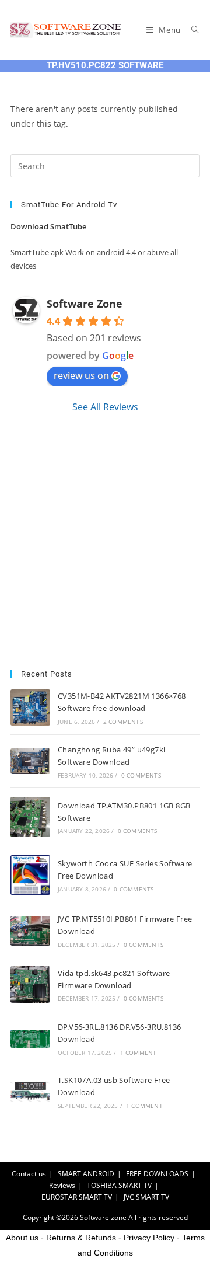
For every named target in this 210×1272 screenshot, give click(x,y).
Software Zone (85, 304)
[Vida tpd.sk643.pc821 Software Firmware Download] (30, 984)
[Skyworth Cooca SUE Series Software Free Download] (30, 875)
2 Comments (123, 721)
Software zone (103, 1217)
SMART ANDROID (86, 1174)
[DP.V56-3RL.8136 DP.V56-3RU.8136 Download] (30, 1039)
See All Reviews (105, 406)
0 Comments (141, 775)
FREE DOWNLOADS (157, 1174)
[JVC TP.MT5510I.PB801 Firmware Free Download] (30, 931)
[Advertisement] (105, 542)
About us (22, 1237)
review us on (81, 375)
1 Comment (138, 1052)
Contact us (29, 1174)
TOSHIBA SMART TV (119, 1185)
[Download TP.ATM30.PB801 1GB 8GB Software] (30, 817)
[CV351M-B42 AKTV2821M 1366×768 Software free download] (30, 707)
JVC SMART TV (146, 1197)
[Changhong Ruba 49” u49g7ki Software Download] (30, 761)
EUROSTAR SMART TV (76, 1197)
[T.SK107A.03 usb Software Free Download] (30, 1091)
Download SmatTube (48, 226)
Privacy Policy (149, 1237)
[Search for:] (191, 30)
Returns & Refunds (81, 1237)
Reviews (62, 1185)
